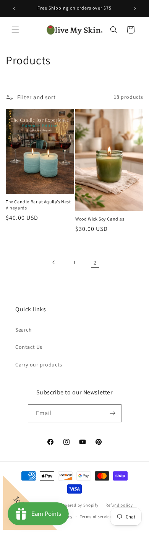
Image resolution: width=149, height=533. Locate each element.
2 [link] (95, 262)
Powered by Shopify (79, 504)
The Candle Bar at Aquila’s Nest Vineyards (38, 205)
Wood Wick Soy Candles (100, 219)
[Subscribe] (112, 413)
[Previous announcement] (14, 8)
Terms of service (96, 516)
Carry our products (38, 364)
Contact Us (28, 346)
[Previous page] (53, 262)
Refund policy (119, 505)
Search (23, 329)
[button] (15, 29)
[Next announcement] (134, 8)
